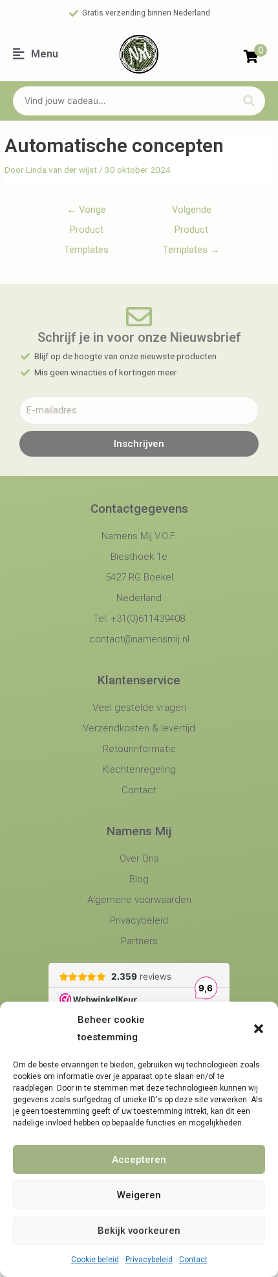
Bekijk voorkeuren (139, 1230)
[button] (258, 1028)
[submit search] (248, 101)
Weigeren (139, 1195)
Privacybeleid (149, 1259)
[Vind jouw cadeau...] (121, 100)
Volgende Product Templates (191, 213)
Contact (193, 1259)
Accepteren (139, 1159)
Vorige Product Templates (86, 213)
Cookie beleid (95, 1259)
